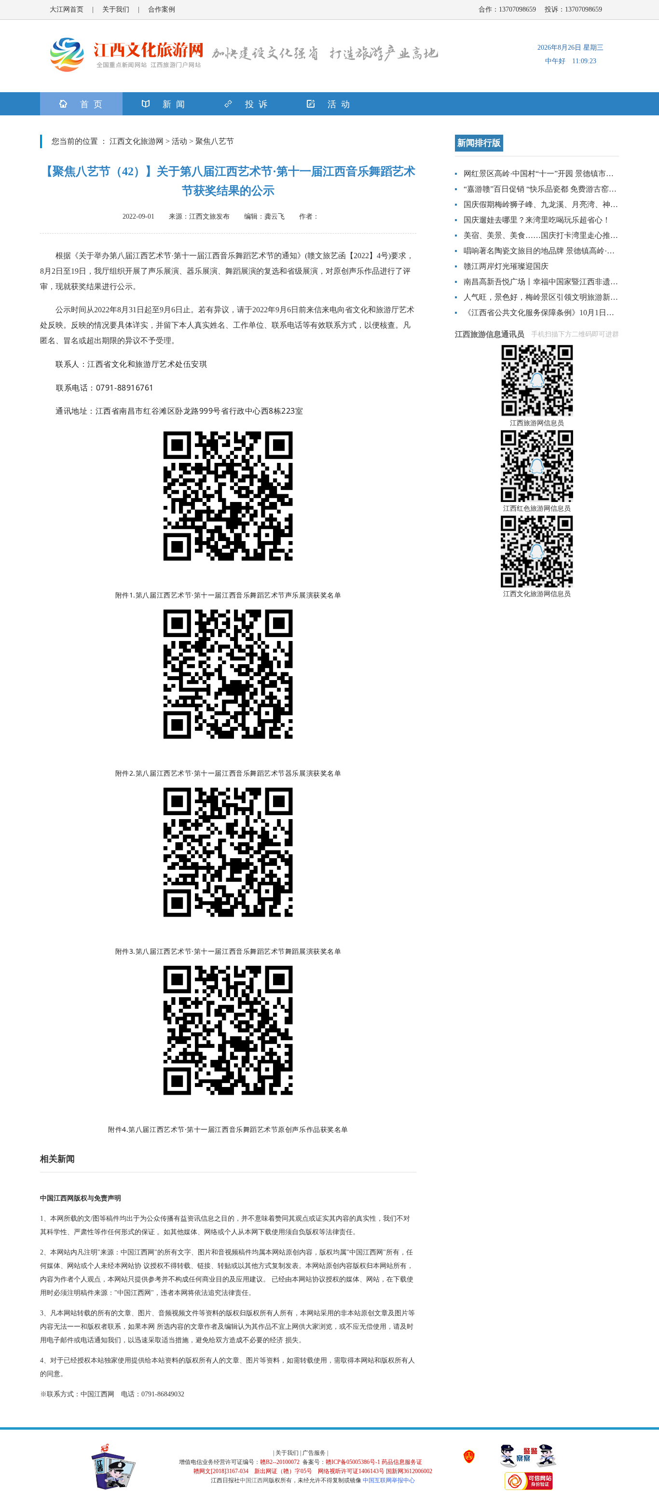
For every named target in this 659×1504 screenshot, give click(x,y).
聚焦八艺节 (214, 141)
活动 (179, 141)
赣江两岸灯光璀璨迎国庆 (506, 266)
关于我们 (115, 9)
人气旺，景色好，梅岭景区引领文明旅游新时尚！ (548, 297)
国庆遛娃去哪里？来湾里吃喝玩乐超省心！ (537, 220)
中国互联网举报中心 (389, 1480)
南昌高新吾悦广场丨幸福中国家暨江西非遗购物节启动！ (560, 282)
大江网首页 (66, 9)
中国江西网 (254, 1480)
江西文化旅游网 (137, 141)
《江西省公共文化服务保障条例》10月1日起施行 (547, 312)
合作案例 (161, 9)
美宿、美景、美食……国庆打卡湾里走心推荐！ (545, 235)
